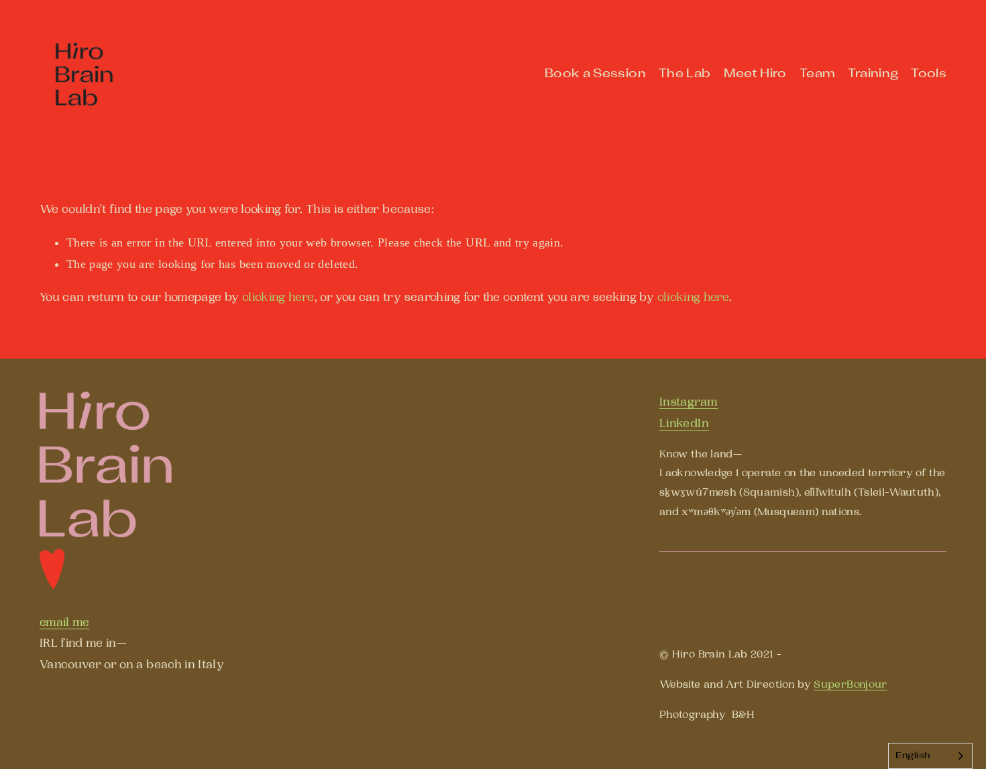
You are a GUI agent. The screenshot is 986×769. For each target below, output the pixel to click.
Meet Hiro (755, 74)
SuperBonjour (850, 684)
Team (817, 74)
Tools (928, 74)
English (912, 756)
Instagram (688, 402)
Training (873, 74)
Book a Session (595, 74)
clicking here (278, 297)
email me (65, 622)
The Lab (685, 74)
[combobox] (930, 756)
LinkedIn (684, 423)
